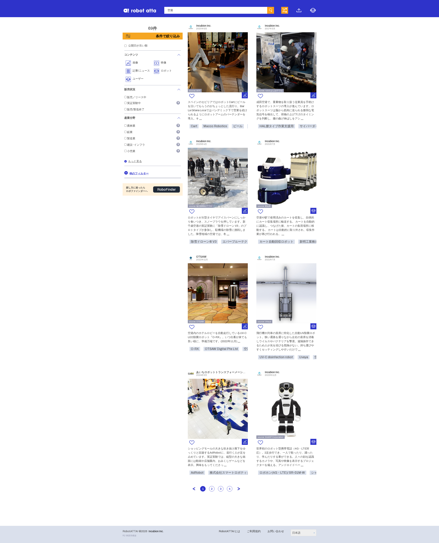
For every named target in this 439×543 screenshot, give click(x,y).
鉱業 (130, 132)
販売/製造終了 (135, 109)
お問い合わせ (276, 531)
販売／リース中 (136, 97)
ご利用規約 (254, 531)
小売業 (131, 151)
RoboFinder (166, 189)
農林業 (131, 125)
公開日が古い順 (137, 45)
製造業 (131, 138)
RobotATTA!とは (229, 531)
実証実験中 (134, 103)
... (200, 118)
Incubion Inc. (156, 531)
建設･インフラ (136, 144)
